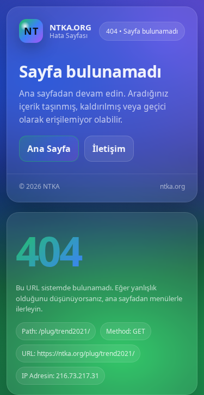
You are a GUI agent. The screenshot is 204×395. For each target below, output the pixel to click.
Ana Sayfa (49, 149)
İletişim (109, 149)
